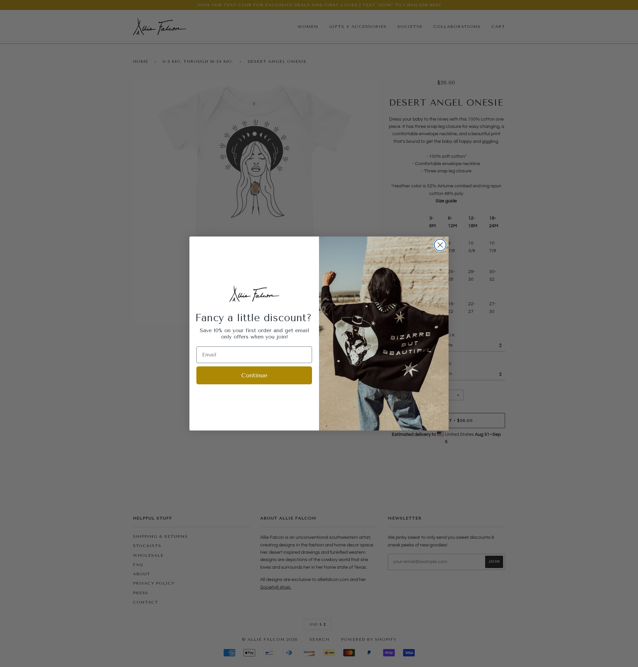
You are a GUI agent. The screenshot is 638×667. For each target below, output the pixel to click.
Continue (254, 375)
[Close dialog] (440, 245)
